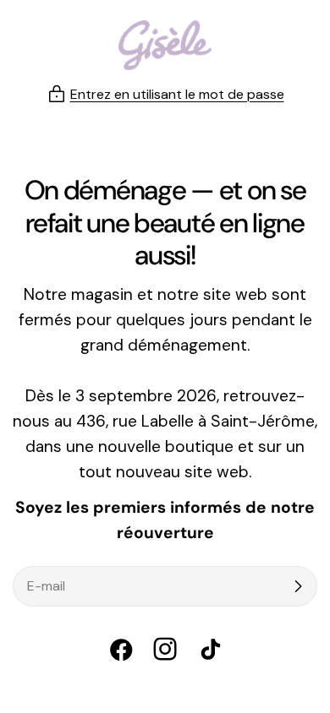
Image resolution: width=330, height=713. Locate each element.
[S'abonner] (298, 586)
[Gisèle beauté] (165, 45)
